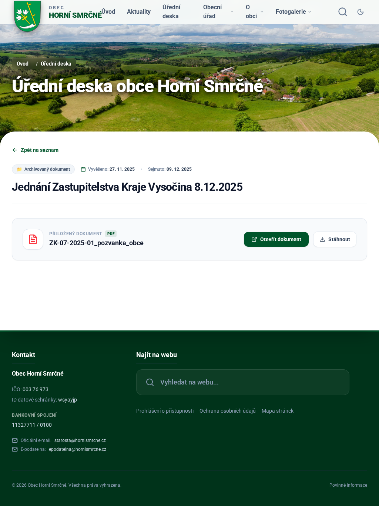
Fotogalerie (291, 11)
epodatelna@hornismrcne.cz (77, 449)
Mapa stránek (278, 411)
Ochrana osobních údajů (227, 411)
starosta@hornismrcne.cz (80, 440)
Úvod (108, 11)
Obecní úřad (212, 12)
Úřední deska (171, 12)
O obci (251, 12)
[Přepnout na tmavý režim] (360, 12)
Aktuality (139, 11)
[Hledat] (342, 11)
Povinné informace (348, 485)
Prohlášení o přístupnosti (165, 411)
